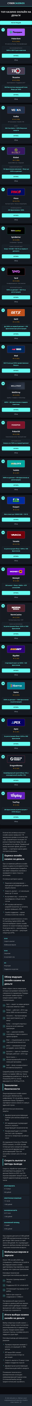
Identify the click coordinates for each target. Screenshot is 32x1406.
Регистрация (16, 23)
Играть (16, 56)
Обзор (16, 60)
